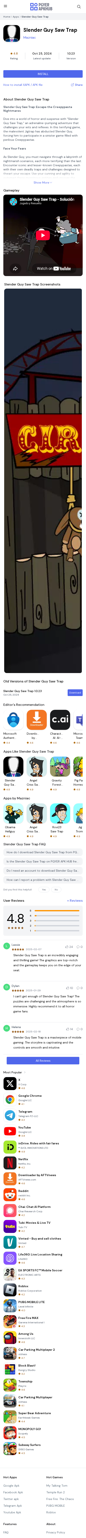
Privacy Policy (55, 1532)
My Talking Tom (56, 1485)
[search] (79, 6)
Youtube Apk (12, 1512)
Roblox (51, 1512)
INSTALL (43, 74)
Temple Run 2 (55, 1492)
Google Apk (11, 1485)
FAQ (6, 1532)
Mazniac (29, 37)
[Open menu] (5, 6)
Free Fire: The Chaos (60, 1499)
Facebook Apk (13, 1492)
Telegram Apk (12, 1506)
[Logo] (41, 7)
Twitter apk (11, 1499)
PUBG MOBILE (55, 1506)
